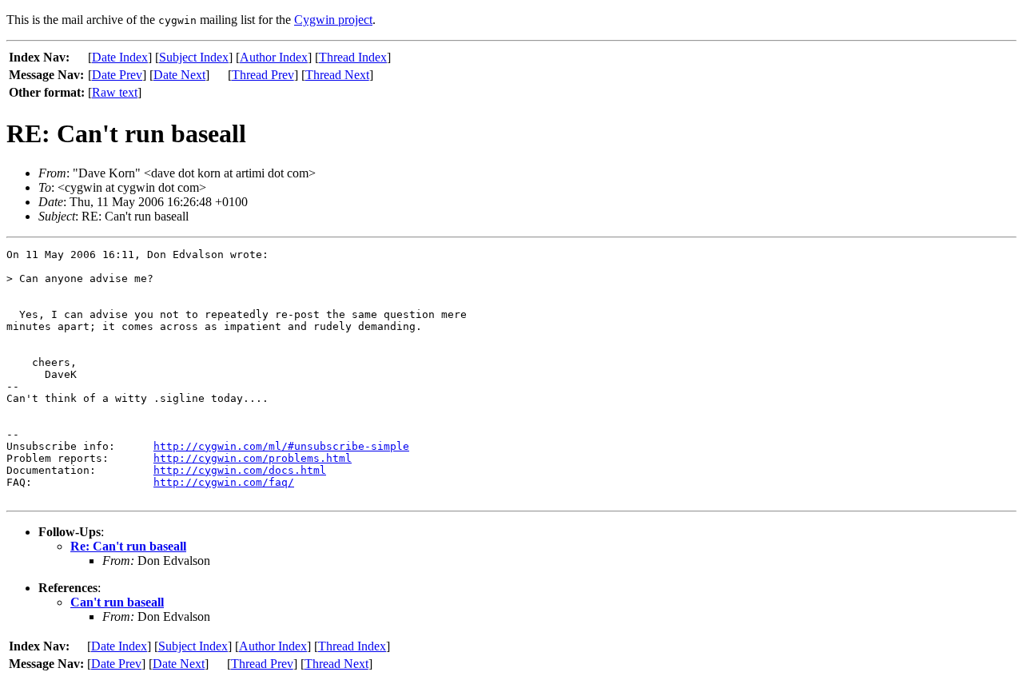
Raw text (114, 92)
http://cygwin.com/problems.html (252, 458)
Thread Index (353, 57)
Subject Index (194, 57)
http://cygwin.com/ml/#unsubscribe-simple (281, 446)
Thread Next (337, 75)
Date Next (179, 75)
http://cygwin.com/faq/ (223, 482)
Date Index (120, 57)
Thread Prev (263, 75)
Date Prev (117, 75)
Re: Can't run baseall (128, 546)
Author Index (274, 57)
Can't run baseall (117, 602)
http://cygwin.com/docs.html (239, 470)
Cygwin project (333, 19)
